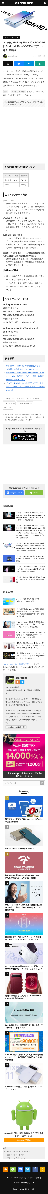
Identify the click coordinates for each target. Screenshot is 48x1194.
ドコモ (21, 399)
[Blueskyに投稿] (19, 63)
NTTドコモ (10, 399)
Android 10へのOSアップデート (18, 1151)
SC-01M (9, 408)
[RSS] (5, 1169)
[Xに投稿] (8, 63)
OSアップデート (35, 399)
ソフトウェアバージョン (16, 1158)
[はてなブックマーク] (29, 63)
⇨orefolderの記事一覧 (16, 727)
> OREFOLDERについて (16, 1177)
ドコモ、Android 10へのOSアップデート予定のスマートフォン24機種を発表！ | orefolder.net (25, 386)
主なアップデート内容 (15, 1155)
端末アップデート (11, 37)
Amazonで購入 (24, 1140)
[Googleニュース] (20, 1169)
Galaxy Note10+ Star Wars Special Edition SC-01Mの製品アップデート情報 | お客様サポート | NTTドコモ (25, 376)
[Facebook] (35, 1169)
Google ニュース (16, 493)
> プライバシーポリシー (24, 1182)
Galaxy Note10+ (25, 403)
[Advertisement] (24, 134)
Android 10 (10, 403)
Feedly (35, 493)
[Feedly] (13, 1169)
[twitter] (27, 1169)
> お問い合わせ (34, 1177)
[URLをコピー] (40, 63)
